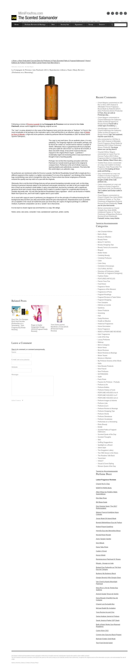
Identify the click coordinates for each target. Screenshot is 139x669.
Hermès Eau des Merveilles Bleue (108, 531)
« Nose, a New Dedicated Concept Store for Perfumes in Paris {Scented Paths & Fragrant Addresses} (47, 61)
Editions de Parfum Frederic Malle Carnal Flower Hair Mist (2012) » (35, 63)
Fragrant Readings (104, 294)
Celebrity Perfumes (105, 258)
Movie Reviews (103, 350)
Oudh (100, 377)
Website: (14, 367)
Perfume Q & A (103, 406)
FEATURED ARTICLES (106, 279)
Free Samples (103, 302)
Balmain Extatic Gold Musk (105, 639)
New (53, 24)
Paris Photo (102, 379)
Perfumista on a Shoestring (107, 422)
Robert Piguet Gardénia (104, 527)
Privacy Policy (124, 21)
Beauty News (102, 239)
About (110, 21)
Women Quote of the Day (107, 466)
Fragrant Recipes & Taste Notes (109, 297)
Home (16, 24)
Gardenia (101, 308)
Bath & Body (102, 234)
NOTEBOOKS (103, 374)
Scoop (91, 24)
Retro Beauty (102, 424)
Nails (99, 363)
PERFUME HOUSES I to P (107, 395)
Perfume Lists (103, 403)
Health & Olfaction (104, 321)
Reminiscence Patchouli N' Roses (108, 559)
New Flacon (102, 369)
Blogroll (100, 250)
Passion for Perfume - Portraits (109, 382)
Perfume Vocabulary (105, 419)
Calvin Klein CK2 (102, 630)
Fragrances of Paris (105, 292)
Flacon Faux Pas (104, 281)
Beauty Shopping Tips (106, 245)
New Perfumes (103, 371)
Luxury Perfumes (104, 339)
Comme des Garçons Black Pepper (108, 635)
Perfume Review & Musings (108, 408)
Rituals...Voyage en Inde (105, 563)
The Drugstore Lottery (105, 450)
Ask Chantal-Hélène (105, 231)
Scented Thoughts (104, 437)
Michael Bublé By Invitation (106, 608)
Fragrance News (104, 286)
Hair (99, 316)
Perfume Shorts (103, 414)
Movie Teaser (102, 355)
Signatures (79, 24)
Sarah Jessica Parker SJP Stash (107, 620)
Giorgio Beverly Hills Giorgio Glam (108, 577)
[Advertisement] (69, 4)
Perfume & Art (103, 385)
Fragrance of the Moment (107, 289)
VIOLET (100, 461)
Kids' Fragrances (104, 334)
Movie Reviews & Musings (107, 353)
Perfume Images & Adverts (107, 400)
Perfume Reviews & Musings (35, 24)
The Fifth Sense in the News (108, 453)
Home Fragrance (104, 329)
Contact (116, 21)
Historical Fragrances (105, 324)
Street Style (102, 448)
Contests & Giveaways (106, 266)
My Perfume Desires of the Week (109, 361)
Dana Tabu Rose (102, 547)
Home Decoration (104, 326)
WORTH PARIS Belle (104, 488)
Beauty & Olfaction (104, 237)
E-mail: (20, 359)
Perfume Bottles (103, 387)
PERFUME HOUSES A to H (108, 392)
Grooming (101, 313)
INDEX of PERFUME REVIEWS (109, 332)
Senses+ (102, 24)
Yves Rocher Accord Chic (105, 612)
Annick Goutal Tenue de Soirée (107, 594)
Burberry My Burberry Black (106, 573)
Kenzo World (100, 555)
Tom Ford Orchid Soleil (104, 643)
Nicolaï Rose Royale (103, 535)
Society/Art (65, 24)
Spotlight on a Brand (105, 445)
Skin (99, 440)
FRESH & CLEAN (104, 305)
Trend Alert (102, 458)
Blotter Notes (102, 253)
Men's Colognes (103, 345)
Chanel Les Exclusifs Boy (105, 604)
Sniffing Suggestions (105, 442)
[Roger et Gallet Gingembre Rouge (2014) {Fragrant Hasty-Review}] (40, 314)
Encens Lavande (33, 124)
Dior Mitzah (100, 543)
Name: (13, 352)
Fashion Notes (103, 276)
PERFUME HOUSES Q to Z (108, 398)
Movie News (102, 347)
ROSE (100, 427)
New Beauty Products (105, 366)
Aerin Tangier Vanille (103, 539)
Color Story (102, 263)
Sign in (14, 349)
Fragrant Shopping (104, 300)
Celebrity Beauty (104, 255)
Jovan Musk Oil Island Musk (106, 518)
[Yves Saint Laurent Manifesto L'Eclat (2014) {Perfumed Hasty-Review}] (59, 314)
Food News (102, 284)
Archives (18, 662)
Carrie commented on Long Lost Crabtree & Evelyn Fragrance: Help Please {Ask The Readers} (109, 186)
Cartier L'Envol (101, 551)
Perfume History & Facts (106, 390)
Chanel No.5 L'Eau (103, 484)
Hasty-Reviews (103, 318)
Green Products (103, 310)
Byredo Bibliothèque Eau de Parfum (109, 522)
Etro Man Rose (101, 498)
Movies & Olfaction (104, 358)
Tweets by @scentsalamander (107, 223)
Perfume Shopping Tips (106, 411)
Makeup (100, 342)
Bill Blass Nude (101, 502)
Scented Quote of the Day (107, 434)
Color (100, 261)
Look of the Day (103, 337)
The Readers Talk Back (106, 455)
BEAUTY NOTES (104, 242)
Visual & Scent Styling (106, 463)
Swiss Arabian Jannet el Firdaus (107, 616)
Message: (15, 374)
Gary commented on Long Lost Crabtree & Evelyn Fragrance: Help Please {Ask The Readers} (109, 176)
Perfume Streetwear (105, 416)
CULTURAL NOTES (105, 269)
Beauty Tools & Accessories (108, 247)
